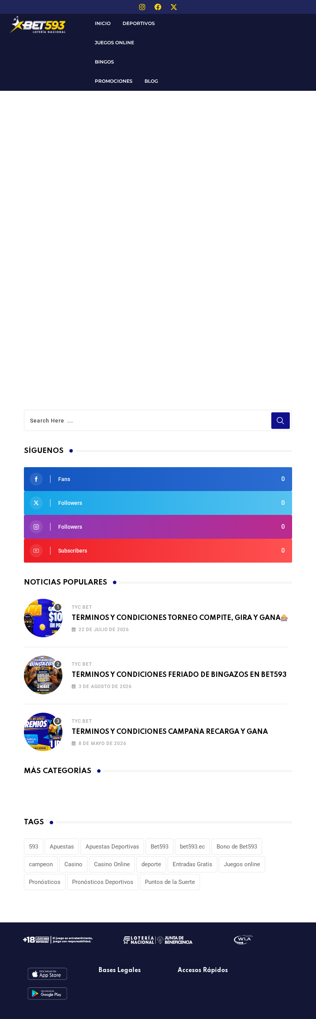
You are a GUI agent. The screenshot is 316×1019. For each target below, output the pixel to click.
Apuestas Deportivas (112, 846)
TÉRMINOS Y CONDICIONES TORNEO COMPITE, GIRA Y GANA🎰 (180, 618)
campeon (41, 864)
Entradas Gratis (192, 864)
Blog (151, 81)
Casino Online (112, 864)
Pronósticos (45, 882)
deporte (151, 864)
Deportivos (139, 23)
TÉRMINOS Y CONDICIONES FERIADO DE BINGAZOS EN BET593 (179, 675)
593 (33, 846)
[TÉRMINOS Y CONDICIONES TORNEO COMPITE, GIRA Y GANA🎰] (43, 618)
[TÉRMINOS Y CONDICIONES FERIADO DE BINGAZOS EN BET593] (43, 675)
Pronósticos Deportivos (102, 882)
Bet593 (159, 846)
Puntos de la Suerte (170, 882)
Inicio (103, 23)
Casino (73, 864)
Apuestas (62, 846)
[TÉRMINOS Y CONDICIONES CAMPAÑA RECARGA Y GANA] (43, 732)
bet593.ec (192, 846)
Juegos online (242, 864)
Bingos (104, 62)
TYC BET (82, 607)
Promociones (114, 81)
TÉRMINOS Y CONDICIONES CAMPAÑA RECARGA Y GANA (170, 731)
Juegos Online (114, 42)
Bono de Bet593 (237, 846)
